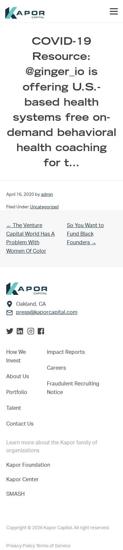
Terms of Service (53, 546)
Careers (56, 368)
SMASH (15, 494)
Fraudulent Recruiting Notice (73, 388)
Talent (13, 408)
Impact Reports (66, 352)
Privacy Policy (21, 546)
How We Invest (16, 356)
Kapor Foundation (29, 465)
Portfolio (16, 392)
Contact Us (19, 424)
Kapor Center (23, 479)
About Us (17, 376)
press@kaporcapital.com (46, 312)
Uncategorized (44, 207)
